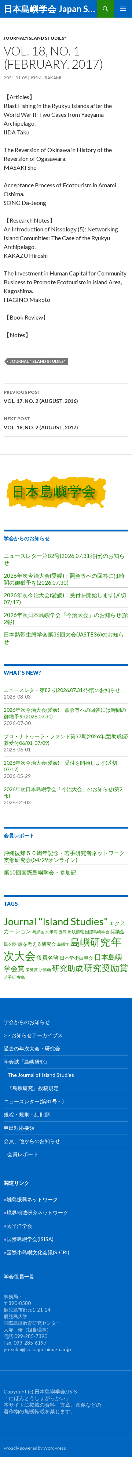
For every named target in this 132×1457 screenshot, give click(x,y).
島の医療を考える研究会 (30, 944)
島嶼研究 (90, 942)
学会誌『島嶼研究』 (27, 1062)
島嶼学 (63, 944)
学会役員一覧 (19, 1276)
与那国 (38, 931)
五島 (63, 931)
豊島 (21, 977)
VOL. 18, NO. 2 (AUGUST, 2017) (41, 423)
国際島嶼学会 (97, 931)
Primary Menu (123, 9)
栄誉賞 (32, 969)
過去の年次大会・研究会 (32, 1048)
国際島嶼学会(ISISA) (29, 1239)
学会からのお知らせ (27, 538)
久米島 (51, 931)
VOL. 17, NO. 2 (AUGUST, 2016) (41, 396)
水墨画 (45, 969)
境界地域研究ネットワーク (36, 1212)
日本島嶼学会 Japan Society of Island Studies (50, 8)
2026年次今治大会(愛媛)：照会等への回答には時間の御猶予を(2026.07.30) (64, 579)
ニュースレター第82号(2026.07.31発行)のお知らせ (62, 690)
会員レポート (19, 835)
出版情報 (76, 931)
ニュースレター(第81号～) (34, 1101)
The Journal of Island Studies (40, 1075)
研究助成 (67, 968)
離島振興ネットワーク (31, 1199)
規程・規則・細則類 (27, 1114)
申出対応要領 (19, 1128)
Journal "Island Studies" (38, 361)
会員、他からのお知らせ (32, 1141)
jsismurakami (45, 77)
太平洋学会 (18, 1226)
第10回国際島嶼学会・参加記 (40, 872)
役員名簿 (48, 957)
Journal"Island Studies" (35, 38)
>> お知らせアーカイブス (33, 1035)
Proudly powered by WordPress (35, 1448)
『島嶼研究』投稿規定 (33, 1088)
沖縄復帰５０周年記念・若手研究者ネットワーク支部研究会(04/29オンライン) (64, 856)
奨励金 (117, 931)
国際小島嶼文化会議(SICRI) (38, 1252)
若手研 (10, 977)
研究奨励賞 (106, 968)
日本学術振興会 (76, 958)
